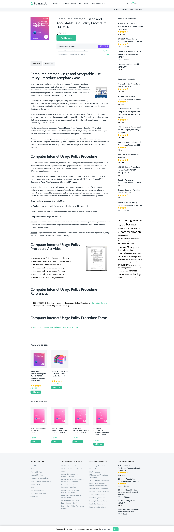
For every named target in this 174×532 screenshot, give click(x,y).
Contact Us (34, 496)
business (131, 224)
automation (138, 220)
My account (138, 9)
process (120, 262)
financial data (138, 244)
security (134, 268)
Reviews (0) (49, 64)
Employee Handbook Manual (99, 492)
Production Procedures (97, 504)
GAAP (139, 253)
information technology (127, 256)
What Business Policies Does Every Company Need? (71, 502)
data (119, 241)
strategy (127, 274)
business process (125, 228)
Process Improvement (38, 493)
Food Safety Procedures (97, 498)
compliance (123, 235)
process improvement (130, 262)
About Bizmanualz (37, 466)
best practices (121, 225)
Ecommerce (135, 241)
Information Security (99, 303)
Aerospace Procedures (97, 495)
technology (135, 274)
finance (130, 243)
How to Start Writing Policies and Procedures (72, 507)
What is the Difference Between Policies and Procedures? (72, 481)
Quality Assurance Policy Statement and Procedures (98, 484)
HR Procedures (94, 472)
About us (124, 9)
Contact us (116, 9)
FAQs (32, 487)
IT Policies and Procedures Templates (98, 476)
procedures (138, 259)
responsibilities (133, 265)
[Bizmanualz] (39, 4)
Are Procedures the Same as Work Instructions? (71, 496)
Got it (116, 529)
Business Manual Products (40, 478)
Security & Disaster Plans (98, 501)
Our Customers (36, 469)
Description (36, 64)
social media (123, 271)
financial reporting (125, 250)
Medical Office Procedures (98, 489)
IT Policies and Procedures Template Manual (71, 54)
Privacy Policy (35, 484)
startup (121, 274)
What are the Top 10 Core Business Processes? (70, 491)
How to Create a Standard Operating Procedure (70, 486)
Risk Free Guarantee (38, 490)
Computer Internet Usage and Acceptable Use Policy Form (56, 327)
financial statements (127, 253)
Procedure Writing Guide (97, 507)
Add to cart (66, 37)
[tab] (36, 63)
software (133, 270)
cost (130, 236)
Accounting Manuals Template (99, 466)
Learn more (106, 529)
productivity (123, 264)
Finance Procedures (96, 469)
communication (131, 232)
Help (131, 9)
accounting (125, 220)
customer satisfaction (124, 238)
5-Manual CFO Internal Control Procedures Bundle (73, 51)
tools (120, 277)
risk (139, 265)
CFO (119, 232)
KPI (139, 257)
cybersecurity (135, 238)
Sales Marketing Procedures (99, 480)
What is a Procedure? (68, 466)
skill (139, 268)
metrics (131, 259)
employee (122, 243)
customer (134, 236)
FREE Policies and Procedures (41, 481)
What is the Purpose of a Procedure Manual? (69, 475)
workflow (135, 278)
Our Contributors (36, 472)
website (130, 278)
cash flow (137, 228)
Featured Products (37, 475)
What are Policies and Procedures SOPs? (72, 470)
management (123, 259)
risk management (124, 268)
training (125, 278)
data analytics (126, 241)
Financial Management (129, 247)
